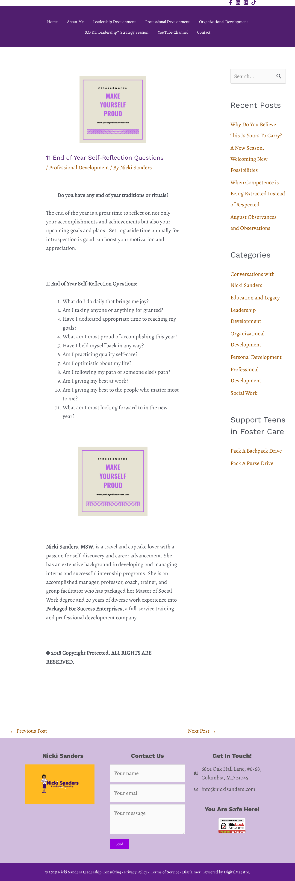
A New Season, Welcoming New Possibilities (249, 159)
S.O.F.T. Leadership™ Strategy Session (116, 32)
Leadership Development (114, 21)
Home (52, 21)
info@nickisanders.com (228, 789)
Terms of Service (165, 872)
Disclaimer (191, 872)
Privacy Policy (135, 872)
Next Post (202, 731)
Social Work (243, 393)
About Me (75, 21)
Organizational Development (223, 21)
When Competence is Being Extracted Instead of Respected (257, 193)
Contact (203, 32)
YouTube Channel (173, 32)
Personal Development (256, 357)
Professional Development (167, 21)
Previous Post (28, 731)
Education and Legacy (255, 297)
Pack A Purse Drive (251, 463)
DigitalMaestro (236, 872)
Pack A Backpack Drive (256, 450)
